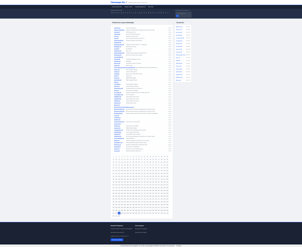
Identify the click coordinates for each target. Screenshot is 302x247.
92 (144, 167)
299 (164, 196)
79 (164, 165)
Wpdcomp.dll (117, 144)
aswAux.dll (116, 71)
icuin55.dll (116, 48)
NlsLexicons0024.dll (119, 111)
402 (116, 213)
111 (142, 170)
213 (147, 184)
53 (147, 162)
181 (113, 182)
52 (144, 162)
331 (142, 201)
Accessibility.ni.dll (118, 94)
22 (116, 159)
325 (125, 201)
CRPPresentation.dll (119, 44)
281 (113, 196)
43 (119, 162)
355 (153, 204)
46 (127, 162)
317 (159, 199)
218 (161, 184)
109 (136, 170)
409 (136, 213)
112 (144, 170)
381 (113, 210)
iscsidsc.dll (117, 32)
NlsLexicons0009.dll (119, 30)
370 (139, 207)
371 (142, 207)
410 (139, 213)
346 (128, 204)
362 (116, 207)
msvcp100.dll (183, 35)
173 (147, 179)
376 (156, 207)
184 (122, 182)
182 (116, 182)
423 (119, 216)
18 (161, 156)
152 (144, 176)
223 (119, 187)
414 (150, 213)
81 (113, 167)
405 (125, 213)
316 (156, 199)
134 (150, 173)
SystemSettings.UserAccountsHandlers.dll (124, 67)
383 (119, 210)
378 (162, 207)
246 (128, 190)
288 (133, 196)
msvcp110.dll (183, 52)
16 (156, 156)
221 (113, 187)
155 (153, 176)
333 (147, 201)
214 (150, 184)
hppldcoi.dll (117, 125)
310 (139, 199)
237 (159, 187)
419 (164, 213)
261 (113, 193)
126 (128, 173)
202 (116, 184)
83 (119, 167)
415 (153, 213)
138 (161, 173)
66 (127, 165)
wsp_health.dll (117, 92)
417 (159, 213)
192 (144, 182)
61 (113, 165)
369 (136, 207)
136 (156, 173)
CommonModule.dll (119, 138)
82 (116, 167)
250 (139, 190)
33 (147, 159)
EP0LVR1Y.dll (117, 103)
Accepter (178, 245)
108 (133, 170)
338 (162, 201)
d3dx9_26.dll (183, 74)
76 (156, 165)
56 (156, 162)
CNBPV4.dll (117, 100)
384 (122, 210)
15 (153, 156)
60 (167, 162)
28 (133, 159)
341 (113, 204)
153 (147, 176)
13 (147, 156)
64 (122, 165)
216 (156, 184)
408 (133, 213)
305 (125, 199)
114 (150, 170)
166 (128, 179)
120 (167, 170)
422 (116, 216)
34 (150, 159)
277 (159, 193)
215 (153, 184)
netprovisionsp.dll (118, 88)
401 (113, 213)
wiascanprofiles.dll (118, 40)
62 (116, 165)
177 (159, 179)
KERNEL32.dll (183, 77)
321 (113, 201)
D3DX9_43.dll (183, 26)
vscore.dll (116, 115)
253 (147, 190)
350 (139, 204)
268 (133, 193)
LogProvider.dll (117, 80)
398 (162, 210)
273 (147, 193)
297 (159, 196)
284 (122, 196)
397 (159, 210)
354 (150, 204)
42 (116, 162)
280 (167, 193)
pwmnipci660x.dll (118, 57)
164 (122, 179)
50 (139, 162)
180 (167, 179)
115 (153, 170)
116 (156, 170)
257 (159, 190)
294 (150, 196)
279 (164, 193)
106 (128, 170)
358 (162, 204)
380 (167, 207)
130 (139, 173)
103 (119, 170)
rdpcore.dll (116, 65)
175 (153, 179)
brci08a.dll (116, 73)
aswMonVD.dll (117, 42)
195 (153, 182)
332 (145, 201)
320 (167, 199)
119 (164, 170)
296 (156, 196)
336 (156, 201)
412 (145, 213)
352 (145, 204)
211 (142, 184)
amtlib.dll (183, 60)
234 (150, 187)
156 (156, 176)
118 (161, 170)
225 (125, 187)
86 (127, 167)
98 (161, 167)
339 (164, 201)
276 (156, 193)
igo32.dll (116, 75)
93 (147, 167)
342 (116, 204)
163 (119, 179)
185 (125, 182)
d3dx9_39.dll (183, 63)
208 (133, 184)
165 (125, 179)
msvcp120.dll (183, 46)
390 (139, 210)
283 (119, 196)
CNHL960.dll (117, 134)
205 (125, 184)
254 (150, 190)
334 (150, 201)
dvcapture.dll (117, 123)
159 (164, 176)
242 (116, 190)
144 (122, 176)
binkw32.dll (183, 66)
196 (156, 182)
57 (158, 162)
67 (130, 165)
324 (122, 201)
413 (147, 213)
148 (133, 176)
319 (164, 199)
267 (130, 193)
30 (139, 159)
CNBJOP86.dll (117, 132)
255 (153, 190)
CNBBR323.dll (117, 96)
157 (159, 176)
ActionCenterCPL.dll (119, 121)
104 (122, 170)
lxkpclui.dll (116, 140)
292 (145, 196)
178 (161, 179)
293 (147, 196)
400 (167, 210)
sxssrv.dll (116, 36)
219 (164, 184)
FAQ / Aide (150, 6)
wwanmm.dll (117, 128)
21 (113, 159)
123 (119, 173)
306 (128, 199)
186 (128, 182)
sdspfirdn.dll (117, 119)
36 (156, 159)
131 (142, 173)
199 (164, 182)
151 (142, 176)
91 (141, 167)
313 (147, 199)
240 (167, 187)
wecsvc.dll (116, 69)
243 (119, 190)
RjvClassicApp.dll (118, 113)
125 (125, 173)
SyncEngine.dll (117, 55)
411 (142, 213)
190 (139, 182)
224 (122, 187)
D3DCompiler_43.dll (183, 55)
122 (116, 173)
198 (161, 182)
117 (159, 170)
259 (164, 190)
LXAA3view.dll (117, 50)
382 (116, 210)
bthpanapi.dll (117, 61)
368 (133, 207)
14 (150, 156)
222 (116, 187)
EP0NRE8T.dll (117, 46)
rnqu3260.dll (117, 84)
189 (136, 182)
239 (164, 187)
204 (122, 184)
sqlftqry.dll (116, 148)
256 (156, 190)
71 (141, 165)
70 (139, 165)
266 (128, 193)
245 (125, 190)
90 (139, 167)
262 (116, 193)
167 (130, 179)
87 (130, 167)
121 (113, 173)
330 (139, 201)
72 (144, 165)
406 (128, 213)
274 (150, 193)
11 (141, 156)
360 (167, 204)
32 (144, 159)
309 (136, 199)
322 (116, 201)
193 (147, 182)
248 (133, 190)
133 (147, 173)
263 (119, 193)
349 (136, 204)
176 (156, 179)
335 (153, 201)
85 (124, 167)
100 (167, 167)
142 (116, 176)
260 (167, 190)
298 (162, 196)
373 (147, 207)
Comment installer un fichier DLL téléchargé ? (122, 228)
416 (156, 213)
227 (130, 187)
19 (164, 156)
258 (162, 190)
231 (142, 187)
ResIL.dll (116, 82)
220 (167, 184)
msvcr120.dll (183, 49)
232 (145, 187)
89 (136, 167)
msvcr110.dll (183, 43)
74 (150, 165)
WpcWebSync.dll (118, 142)
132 (144, 173)
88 (133, 167)
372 (145, 207)
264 (122, 193)
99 (164, 167)
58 (161, 162)
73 (147, 165)
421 (113, 216)
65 (124, 165)
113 (147, 170)
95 (153, 167)
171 (142, 179)
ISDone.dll (183, 80)
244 (122, 190)
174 (150, 179)
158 (161, 176)
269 (136, 193)
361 (113, 207)
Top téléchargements (140, 6)
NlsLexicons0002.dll (119, 109)
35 (153, 159)
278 (162, 193)
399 (164, 210)
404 (122, 213)
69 (136, 165)
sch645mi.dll (117, 117)
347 (130, 204)
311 (142, 199)
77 (158, 165)
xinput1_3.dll (183, 29)
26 (127, 159)
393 (147, 210)
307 (130, 199)
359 (164, 204)
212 (144, 184)
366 (128, 207)
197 (159, 182)
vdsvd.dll (116, 38)
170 (139, 179)
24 (122, 159)
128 (133, 173)
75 (153, 165)
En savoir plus (170, 245)
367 (130, 207)
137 (159, 173)
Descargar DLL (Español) (141, 228)
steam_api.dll (183, 69)
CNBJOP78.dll (117, 98)
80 (167, 165)
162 (116, 179)
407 (130, 213)
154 (150, 176)
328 (133, 201)
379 (164, 207)
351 (142, 204)
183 (119, 182)
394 (150, 210)
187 (130, 182)
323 (119, 201)
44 (122, 162)
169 (136, 179)
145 (125, 176)
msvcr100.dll (183, 32)
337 (159, 201)
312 (144, 199)
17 (158, 156)
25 (124, 159)
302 (116, 199)
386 (128, 210)
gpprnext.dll (117, 63)
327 (130, 201)
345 (125, 204)
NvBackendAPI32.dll (119, 53)
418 (162, 213)
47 (130, 162)
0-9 (112, 12)
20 (167, 156)
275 (153, 193)
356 (156, 204)
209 (136, 184)
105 (125, 170)
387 (130, 210)
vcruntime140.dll (183, 38)
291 (142, 196)
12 (144, 156)
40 (167, 159)
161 (113, 179)
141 (113, 176)
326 (128, 201)
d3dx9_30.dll (183, 71)
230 (139, 187)
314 (150, 199)
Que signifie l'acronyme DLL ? (118, 232)
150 (139, 176)
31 (141, 159)
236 (156, 187)
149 (136, 176)
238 (162, 187)
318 (161, 199)
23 (119, 159)
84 (122, 167)
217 (159, 184)
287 (130, 196)
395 (153, 210)
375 (153, 207)
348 (133, 204)
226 (128, 187)
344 (122, 204)
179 (164, 179)
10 (139, 156)
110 (139, 170)
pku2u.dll (116, 90)
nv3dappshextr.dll (118, 130)
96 (156, 167)
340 (167, 201)
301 (113, 199)
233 (147, 187)
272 (145, 193)
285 (125, 196)
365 (125, 207)
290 (139, 196)
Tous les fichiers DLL (117, 6)
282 (116, 196)
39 (164, 159)
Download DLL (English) (141, 232)
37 (158, 159)
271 (142, 193)
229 (136, 187)
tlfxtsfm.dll (116, 86)
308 (133, 199)
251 (142, 190)
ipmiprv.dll (116, 78)
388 (133, 210)
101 (113, 170)
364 (122, 207)
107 (130, 170)
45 (125, 162)
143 (119, 176)
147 (130, 176)
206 (128, 184)
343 (119, 204)
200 (167, 182)
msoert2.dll (117, 151)
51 (141, 162)
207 (130, 184)
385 (125, 210)
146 (128, 176)
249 (136, 190)
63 (119, 165)
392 (145, 210)
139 (164, 173)
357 (159, 204)
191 (142, 182)
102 (116, 170)
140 (167, 173)
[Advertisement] (200, 35)
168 (133, 179)
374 (150, 207)
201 (113, 184)
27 (130, 159)
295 (153, 196)
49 (136, 162)
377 (159, 207)
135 (153, 173)
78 (161, 165)
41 (113, 162)
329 (136, 201)
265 (125, 193)
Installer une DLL (128, 6)
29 (136, 159)
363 (119, 207)
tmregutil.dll (117, 59)
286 (128, 196)
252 (145, 190)
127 (130, 173)
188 (133, 182)
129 (136, 173)
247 (130, 190)
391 (142, 210)
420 (167, 213)
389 (136, 210)
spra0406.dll (117, 146)
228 (133, 187)
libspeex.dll (117, 105)
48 (133, 162)
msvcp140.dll (183, 40)
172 (144, 179)
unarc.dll (183, 57)
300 (167, 196)
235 (153, 187)
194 (150, 182)
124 (122, 173)
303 (119, 199)
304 (122, 199)
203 (119, 184)
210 (139, 184)
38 (161, 159)
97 (158, 167)
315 (153, 199)
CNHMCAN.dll (117, 136)
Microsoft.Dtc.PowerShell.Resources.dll (124, 107)
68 (133, 165)
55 (153, 162)
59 (164, 162)
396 (156, 210)
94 (150, 167)
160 (167, 176)
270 (139, 193)
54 (150, 162)
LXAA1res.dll (117, 28)
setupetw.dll (117, 34)
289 (136, 196)
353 (147, 204)
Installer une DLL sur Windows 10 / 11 (119, 236)
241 (113, 190)
